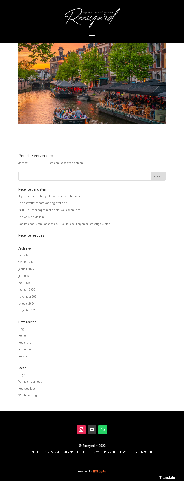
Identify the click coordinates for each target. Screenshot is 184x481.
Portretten (24, 349)
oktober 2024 (26, 303)
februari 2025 (26, 289)
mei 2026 (24, 255)
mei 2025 (24, 283)
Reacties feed (27, 388)
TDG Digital (99, 471)
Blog (21, 329)
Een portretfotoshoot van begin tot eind (42, 203)
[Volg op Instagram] (81, 429)
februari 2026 (26, 262)
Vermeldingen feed (30, 381)
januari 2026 (26, 269)
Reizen (22, 356)
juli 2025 (23, 276)
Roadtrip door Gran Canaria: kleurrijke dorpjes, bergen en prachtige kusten (64, 224)
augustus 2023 (27, 310)
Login (21, 375)
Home (22, 335)
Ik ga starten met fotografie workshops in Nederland (50, 196)
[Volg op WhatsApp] (102, 429)
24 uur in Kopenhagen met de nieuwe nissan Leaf (49, 210)
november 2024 (28, 296)
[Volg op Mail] (92, 429)
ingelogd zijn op (39, 163)
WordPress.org (27, 395)
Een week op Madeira (31, 217)
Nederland (24, 342)
